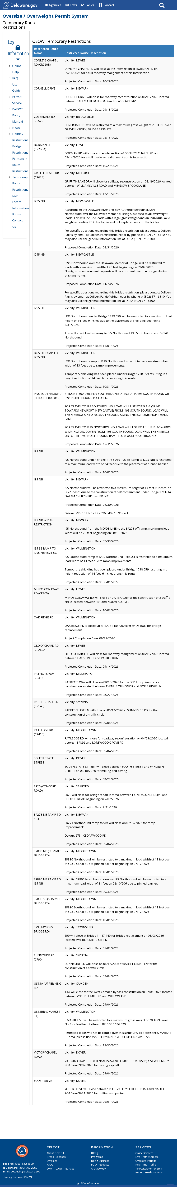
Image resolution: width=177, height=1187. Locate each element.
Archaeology (98, 1168)
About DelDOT (55, 1153)
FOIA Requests (100, 1164)
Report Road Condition (148, 1172)
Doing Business (100, 1160)
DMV (50, 1168)
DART (58, 1168)
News (73, 5)
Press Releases (56, 1156)
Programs (97, 1156)
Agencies (54, 5)
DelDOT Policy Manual (17, 115)
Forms (16, 214)
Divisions (52, 1160)
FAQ (15, 78)
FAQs (50, 1164)
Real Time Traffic (145, 1164)
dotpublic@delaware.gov (25, 1171)
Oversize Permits (145, 1160)
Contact (108, 5)
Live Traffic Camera (147, 1156)
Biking (94, 1153)
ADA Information (90, 1183)
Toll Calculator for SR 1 (148, 1168)
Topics (89, 5)
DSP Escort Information (20, 202)
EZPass (69, 1168)
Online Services (144, 1153)
